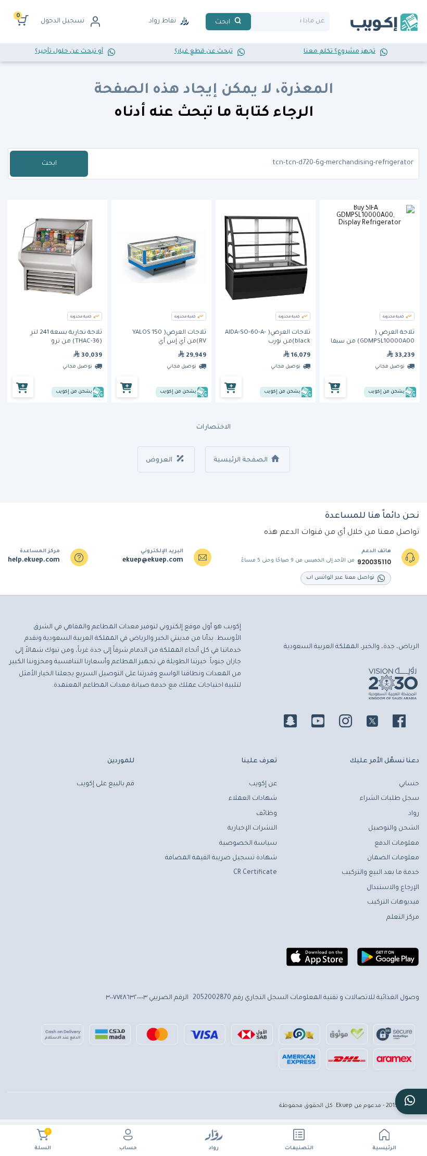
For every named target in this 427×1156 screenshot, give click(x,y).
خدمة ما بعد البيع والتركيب (380, 873)
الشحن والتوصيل (393, 828)
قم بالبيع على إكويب (105, 784)
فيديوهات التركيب (393, 902)
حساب (128, 1148)
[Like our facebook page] (405, 722)
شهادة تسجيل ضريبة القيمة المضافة (221, 858)
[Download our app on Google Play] (388, 961)
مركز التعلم (402, 917)
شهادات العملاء (253, 798)
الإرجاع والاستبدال (393, 888)
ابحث (49, 163)
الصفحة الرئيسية (241, 460)
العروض (160, 460)
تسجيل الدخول (62, 21)
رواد (214, 1148)
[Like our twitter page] (379, 722)
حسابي (409, 784)
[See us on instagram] (352, 722)
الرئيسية (384, 1148)
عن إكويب (263, 784)
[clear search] (255, 21)
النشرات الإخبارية (252, 828)
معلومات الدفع (396, 843)
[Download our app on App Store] (317, 961)
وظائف (266, 814)
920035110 (374, 562)
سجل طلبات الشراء (389, 798)
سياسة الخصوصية (248, 843)
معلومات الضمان (393, 858)
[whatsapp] (411, 1101)
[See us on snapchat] (296, 722)
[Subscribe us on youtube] (324, 722)
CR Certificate (255, 873)
